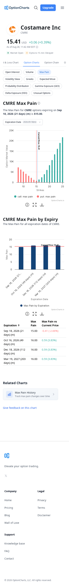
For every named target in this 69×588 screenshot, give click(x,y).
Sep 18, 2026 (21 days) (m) (14, 332)
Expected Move (47, 79)
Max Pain (44, 72)
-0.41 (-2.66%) (50, 331)
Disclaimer (44, 515)
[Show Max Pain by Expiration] (34, 305)
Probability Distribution (17, 86)
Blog (7, 515)
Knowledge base (14, 543)
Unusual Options (41, 93)
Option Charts (31, 62)
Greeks (29, 79)
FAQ (6, 551)
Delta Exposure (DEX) (16, 93)
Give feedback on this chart (20, 408)
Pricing (8, 507)
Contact (9, 558)
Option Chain (51, 62)
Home (8, 500)
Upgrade (48, 7)
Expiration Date (20, 122)
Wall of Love (11, 522)
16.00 (34, 340)
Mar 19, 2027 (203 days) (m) (15, 361)
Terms (41, 507)
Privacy (42, 500)
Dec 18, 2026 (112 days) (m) (14, 351)
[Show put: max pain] (46, 196)
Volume (29, 72)
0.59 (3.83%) (49, 340)
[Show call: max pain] (23, 196)
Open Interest (12, 72)
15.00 (34, 331)
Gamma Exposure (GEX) (47, 86)
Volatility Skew (12, 79)
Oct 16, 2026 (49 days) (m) (13, 342)
